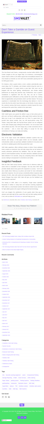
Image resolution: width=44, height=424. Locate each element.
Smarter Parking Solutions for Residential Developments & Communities (18, 239)
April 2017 (4, 320)
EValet (15, 377)
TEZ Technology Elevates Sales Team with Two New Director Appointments (19, 246)
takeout (12, 386)
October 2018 (5, 294)
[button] (2, 221)
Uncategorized (5, 366)
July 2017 (4, 311)
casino (23, 375)
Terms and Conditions (22, 413)
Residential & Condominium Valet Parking (11, 349)
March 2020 (5, 285)
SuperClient (5, 386)
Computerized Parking (32, 375)
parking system (15, 380)
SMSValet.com (18, 196)
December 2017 (6, 300)
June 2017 (4, 314)
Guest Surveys (22, 377)
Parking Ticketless (35, 380)
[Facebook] (19, 10)
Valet (10, 388)
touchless (4, 388)
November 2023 (6, 268)
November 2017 (6, 303)
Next (39, 35)
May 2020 (4, 279)
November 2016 (6, 332)
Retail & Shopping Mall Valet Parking (10, 354)
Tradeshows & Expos (7, 363)
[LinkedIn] (25, 10)
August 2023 (5, 273)
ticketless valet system (35, 386)
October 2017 (5, 306)
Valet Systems (23, 388)
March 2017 (5, 323)
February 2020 (5, 288)
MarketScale (6, 199)
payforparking (5, 383)
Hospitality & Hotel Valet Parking (9, 343)
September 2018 (6, 297)
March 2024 (5, 262)
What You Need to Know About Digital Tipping (12, 249)
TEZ (16, 386)
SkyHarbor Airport (22, 383)
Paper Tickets (5, 380)
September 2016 (6, 335)
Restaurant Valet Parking (8, 351)
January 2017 (5, 329)
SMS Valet (31, 383)
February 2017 (5, 326)
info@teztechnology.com (30, 14)
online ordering (31, 377)
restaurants (14, 383)
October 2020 (5, 276)
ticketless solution (23, 386)
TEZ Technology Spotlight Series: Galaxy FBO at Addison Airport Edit (18, 236)
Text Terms (38, 411)
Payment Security (6, 346)
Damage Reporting (7, 377)
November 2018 (6, 291)
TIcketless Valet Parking (26, 199)
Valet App (15, 388)
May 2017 (4, 317)
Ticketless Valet (6, 357)
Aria (3, 375)
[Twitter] (22, 10)
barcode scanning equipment (13, 375)
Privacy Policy (31, 411)
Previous (34, 35)
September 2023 (6, 270)
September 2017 (6, 308)
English (6, 4)
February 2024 (5, 265)
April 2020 (4, 282)
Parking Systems (24, 380)
